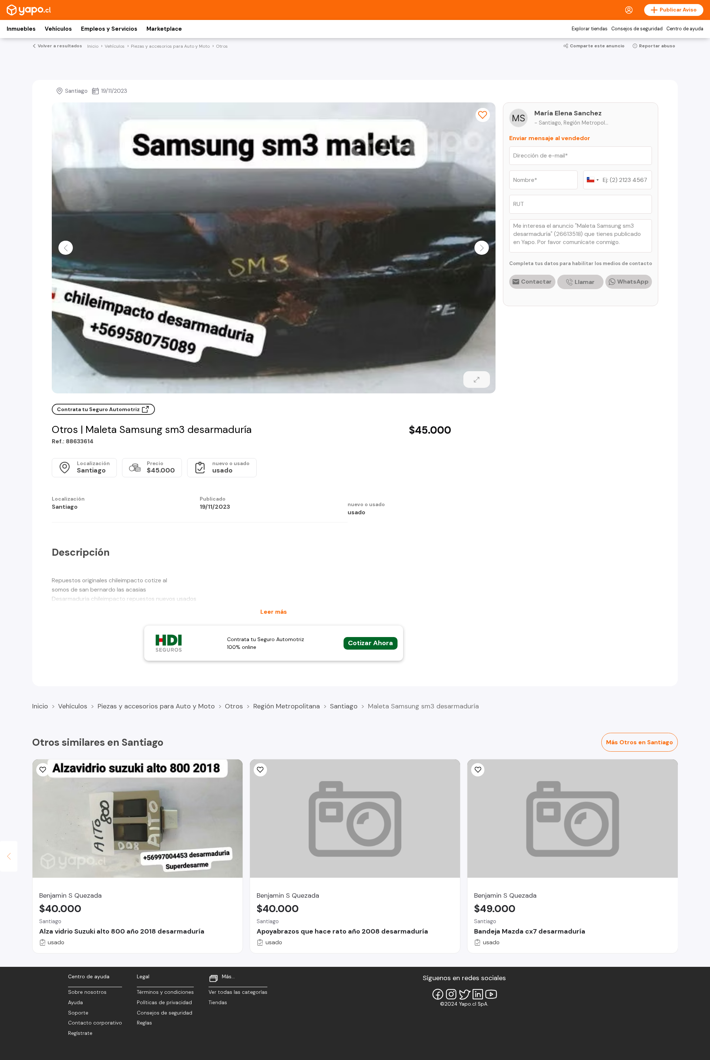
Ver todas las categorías (238, 992)
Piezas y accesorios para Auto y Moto (156, 706)
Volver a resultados (60, 46)
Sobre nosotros (87, 992)
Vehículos (58, 29)
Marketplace (164, 29)
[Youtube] (491, 994)
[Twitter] (464, 994)
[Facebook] (437, 994)
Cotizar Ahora (370, 643)
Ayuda (75, 1002)
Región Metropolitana (286, 706)
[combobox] (592, 180)
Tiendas (218, 1002)
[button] (65, 248)
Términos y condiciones (165, 992)
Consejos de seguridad (637, 29)
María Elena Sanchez (568, 113)
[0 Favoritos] (483, 115)
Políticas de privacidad (164, 1002)
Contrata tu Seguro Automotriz (99, 409)
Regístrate (80, 1033)
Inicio (40, 706)
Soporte (78, 1013)
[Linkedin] (477, 994)
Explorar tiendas (590, 29)
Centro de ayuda (684, 29)
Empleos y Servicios (109, 29)
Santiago (344, 706)
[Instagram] (451, 994)
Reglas (144, 1023)
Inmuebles (21, 29)
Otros (234, 706)
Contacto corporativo (95, 1023)
